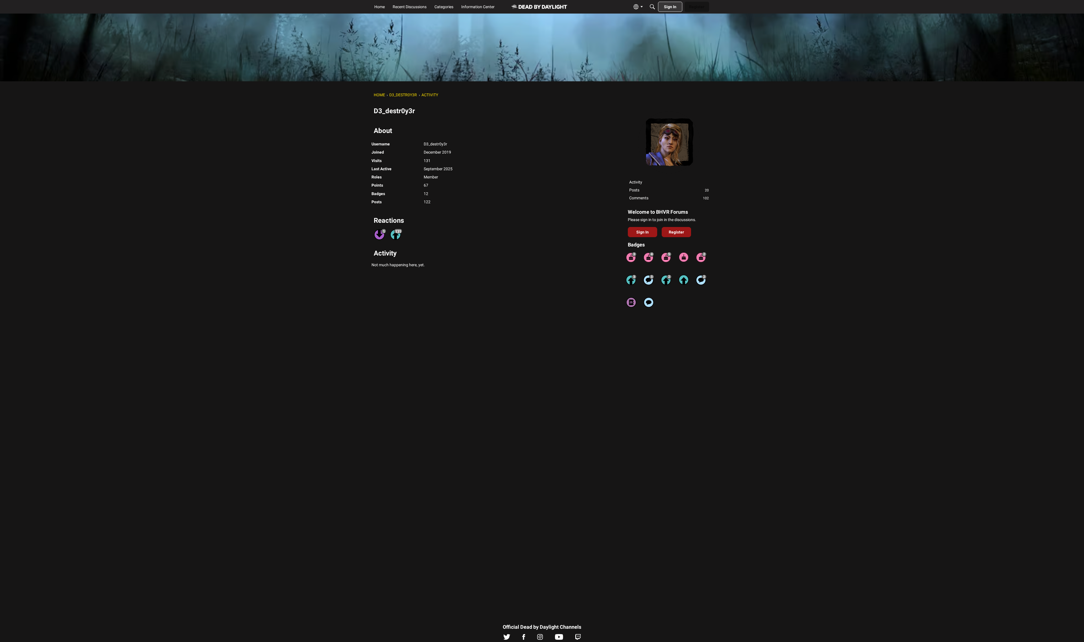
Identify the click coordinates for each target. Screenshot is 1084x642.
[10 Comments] (701, 279)
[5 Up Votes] (683, 279)
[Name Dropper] (631, 302)
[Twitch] (578, 638)
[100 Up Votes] (631, 279)
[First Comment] (648, 302)
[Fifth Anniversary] (666, 257)
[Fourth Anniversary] (648, 257)
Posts (669, 190)
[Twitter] (506, 638)
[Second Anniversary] (701, 257)
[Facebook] (523, 638)
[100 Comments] (648, 279)
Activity (635, 182)
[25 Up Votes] (666, 279)
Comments (669, 198)
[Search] (652, 7)
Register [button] (676, 232)
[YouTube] (559, 638)
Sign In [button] (642, 232)
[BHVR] (540, 7)
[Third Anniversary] (631, 257)
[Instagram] (540, 638)
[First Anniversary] (683, 257)
